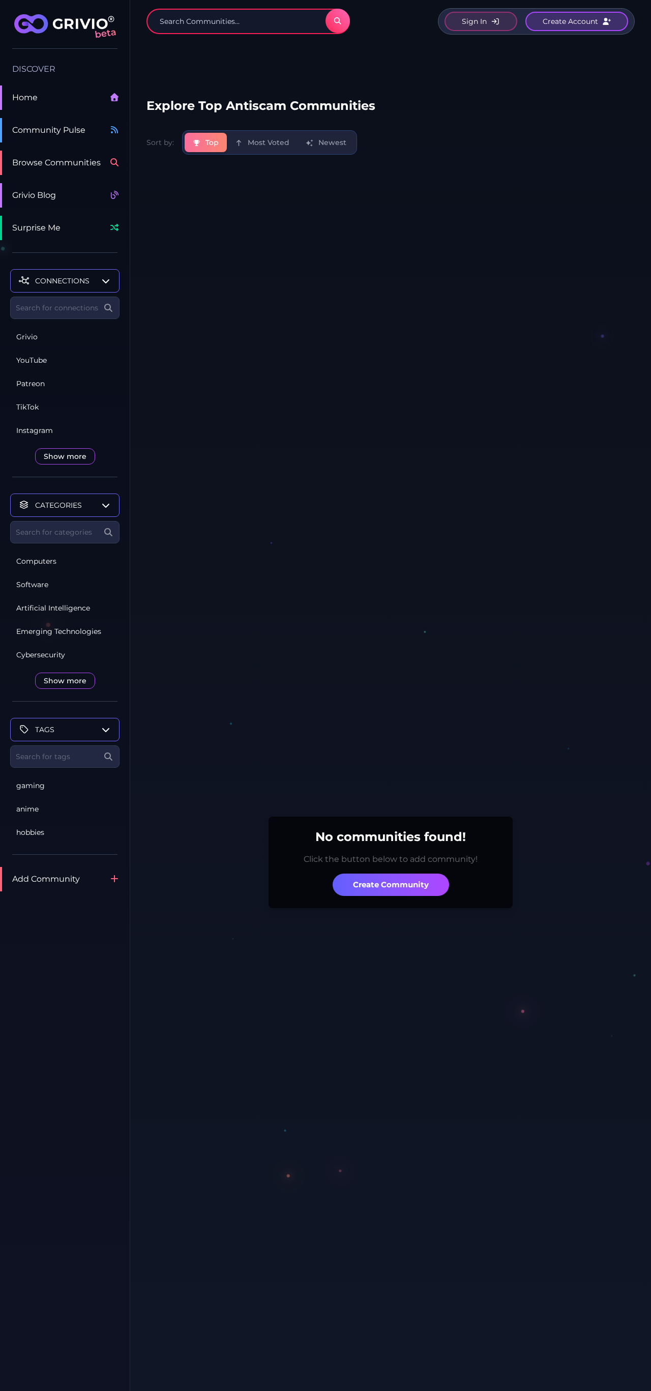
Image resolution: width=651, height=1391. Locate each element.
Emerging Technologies (58, 631)
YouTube (31, 360)
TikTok (27, 407)
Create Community (391, 884)
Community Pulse (48, 130)
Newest (331, 142)
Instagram (34, 430)
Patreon (30, 383)
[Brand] (64, 31)
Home (25, 97)
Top (211, 142)
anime (27, 809)
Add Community (46, 879)
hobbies (30, 832)
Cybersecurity (40, 654)
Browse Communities (56, 162)
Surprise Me (36, 228)
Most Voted (267, 142)
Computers (36, 561)
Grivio (27, 336)
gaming (30, 785)
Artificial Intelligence (53, 608)
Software (32, 584)
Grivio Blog (34, 195)
